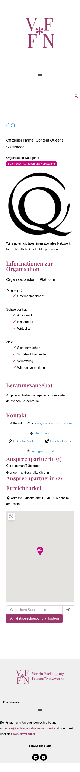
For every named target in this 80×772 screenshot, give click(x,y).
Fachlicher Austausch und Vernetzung (31, 163)
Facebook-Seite (61, 441)
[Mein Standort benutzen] (68, 609)
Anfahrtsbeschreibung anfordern (34, 618)
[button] (40, 74)
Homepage (42, 433)
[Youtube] (43, 757)
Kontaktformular (24, 734)
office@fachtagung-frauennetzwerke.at (32, 728)
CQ (10, 125)
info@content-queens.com (53, 423)
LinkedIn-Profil (23, 441)
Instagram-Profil (42, 451)
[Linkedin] (35, 757)
